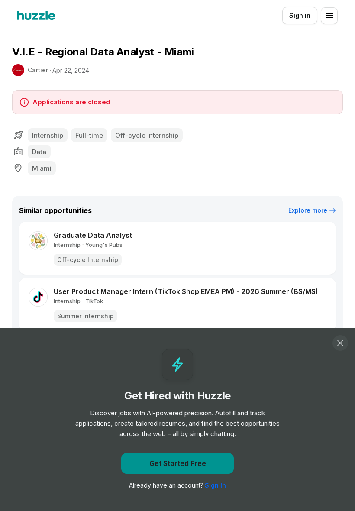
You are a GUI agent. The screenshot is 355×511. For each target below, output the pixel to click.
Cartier (38, 70)
